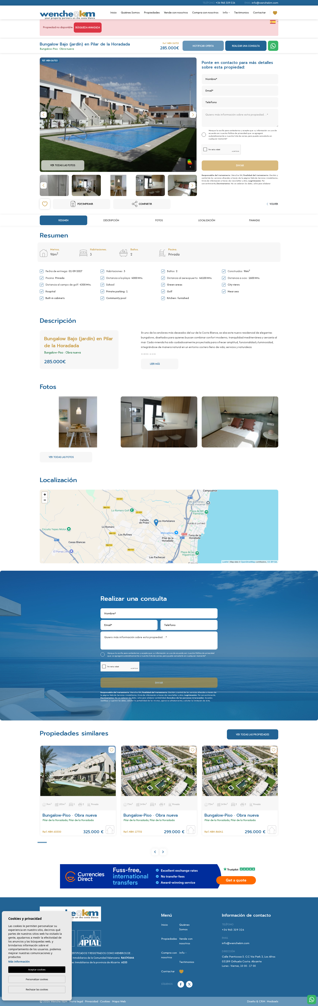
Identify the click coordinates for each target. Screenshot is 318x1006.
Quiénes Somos (130, 12)
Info (225, 12)
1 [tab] (42, 842)
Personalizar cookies (37, 979)
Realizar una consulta (246, 46)
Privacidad (91, 1001)
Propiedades (152, 12)
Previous (43, 114)
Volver (274, 204)
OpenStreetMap (248, 561)
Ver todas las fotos (62, 165)
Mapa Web (119, 1001)
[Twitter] (189, 984)
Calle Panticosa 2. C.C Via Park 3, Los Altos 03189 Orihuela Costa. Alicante (248, 958)
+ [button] (45, 494)
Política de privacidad (238, 133)
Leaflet (225, 561)
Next (193, 114)
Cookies (105, 1001)
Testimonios (241, 12)
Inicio (113, 12)
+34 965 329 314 (225, 3)
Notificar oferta (203, 46)
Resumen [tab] (63, 220)
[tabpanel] (78, 790)
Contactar (259, 12)
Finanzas (254, 220)
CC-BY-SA (272, 561)
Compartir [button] (145, 204)
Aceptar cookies (36, 969)
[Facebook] (181, 984)
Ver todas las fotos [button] (61, 457)
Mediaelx (272, 1001)
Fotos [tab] (159, 220)
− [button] (45, 500)
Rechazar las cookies (37, 989)
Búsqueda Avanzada (87, 27)
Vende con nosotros (176, 12)
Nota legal (76, 1001)
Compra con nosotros (205, 12)
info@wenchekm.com (265, 3)
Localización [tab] (206, 220)
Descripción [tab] (111, 220)
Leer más (155, 364)
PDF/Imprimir (85, 204)
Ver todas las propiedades (252, 734)
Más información (19, 961)
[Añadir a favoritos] (45, 204)
